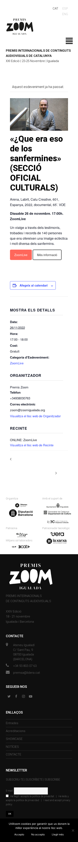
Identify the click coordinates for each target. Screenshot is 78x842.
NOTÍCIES (12, 747)
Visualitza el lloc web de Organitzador (35, 416)
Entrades (12, 723)
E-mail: (10, 790)
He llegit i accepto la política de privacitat (32, 796)
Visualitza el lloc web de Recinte (31, 445)
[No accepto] (73, 830)
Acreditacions (15, 731)
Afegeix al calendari (34, 285)
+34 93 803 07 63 (25, 666)
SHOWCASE (14, 739)
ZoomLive (20, 255)
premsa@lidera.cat (26, 673)
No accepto (38, 834)
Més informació (47, 255)
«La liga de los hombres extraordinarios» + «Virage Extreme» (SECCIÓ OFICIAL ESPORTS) (31, 463)
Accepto (19, 834)
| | (38, 800)
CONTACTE (13, 754)
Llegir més (58, 834)
